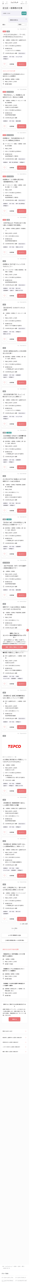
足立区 (19, 1266)
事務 (23, 1266)
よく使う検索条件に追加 (14, 935)
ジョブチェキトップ (8, 1266)
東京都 (15, 1266)
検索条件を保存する (14, 19)
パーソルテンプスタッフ (20, 1277)
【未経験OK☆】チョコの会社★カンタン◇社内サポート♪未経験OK (14, 79)
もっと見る (14, 928)
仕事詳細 (11, 64)
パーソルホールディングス (7, 1277)
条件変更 (24, 13)
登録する (14, 1019)
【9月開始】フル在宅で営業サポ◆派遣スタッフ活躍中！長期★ (14, 989)
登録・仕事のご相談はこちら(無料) (14, 647)
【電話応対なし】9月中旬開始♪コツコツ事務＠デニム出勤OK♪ (14, 959)
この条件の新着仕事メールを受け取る (14, 940)
